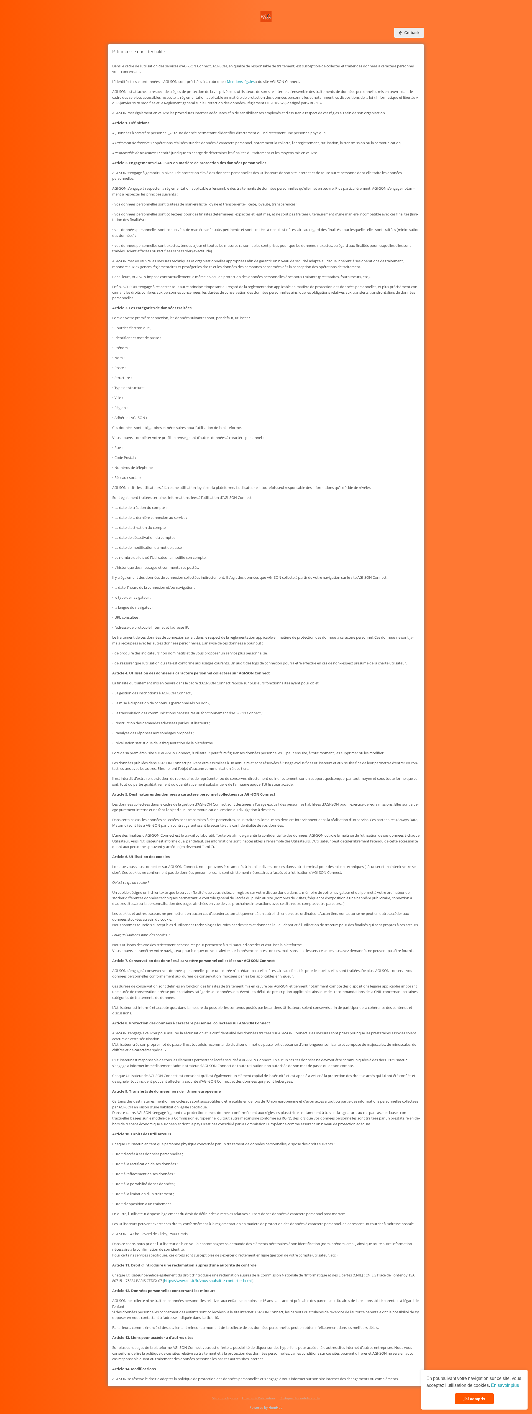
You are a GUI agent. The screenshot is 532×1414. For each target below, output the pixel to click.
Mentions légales (241, 81)
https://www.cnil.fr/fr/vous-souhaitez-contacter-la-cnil (208, 1280)
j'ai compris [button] (474, 1399)
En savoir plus (505, 1385)
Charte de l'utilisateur (258, 1398)
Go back (411, 32)
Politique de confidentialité (300, 1398)
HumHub (275, 1407)
